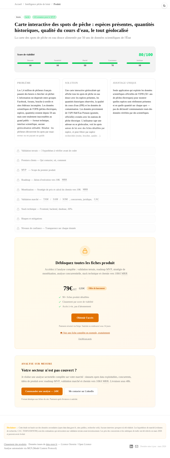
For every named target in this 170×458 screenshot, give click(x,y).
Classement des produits (15, 444)
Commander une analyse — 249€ (42, 391)
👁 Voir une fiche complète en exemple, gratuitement (85, 333)
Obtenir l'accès (85, 317)
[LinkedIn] (131, 446)
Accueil (18, 4)
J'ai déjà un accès (85, 339)
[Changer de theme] (164, 6)
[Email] (136, 446)
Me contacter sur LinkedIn (81, 391)
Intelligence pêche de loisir (37, 4)
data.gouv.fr (51, 444)
